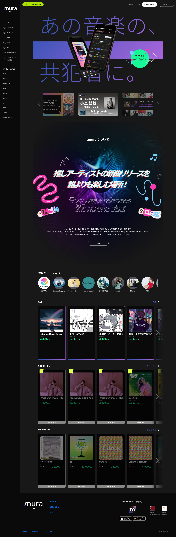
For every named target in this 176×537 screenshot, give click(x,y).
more (98, 243)
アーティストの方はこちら (33, 4)
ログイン (166, 4)
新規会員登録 (149, 4)
